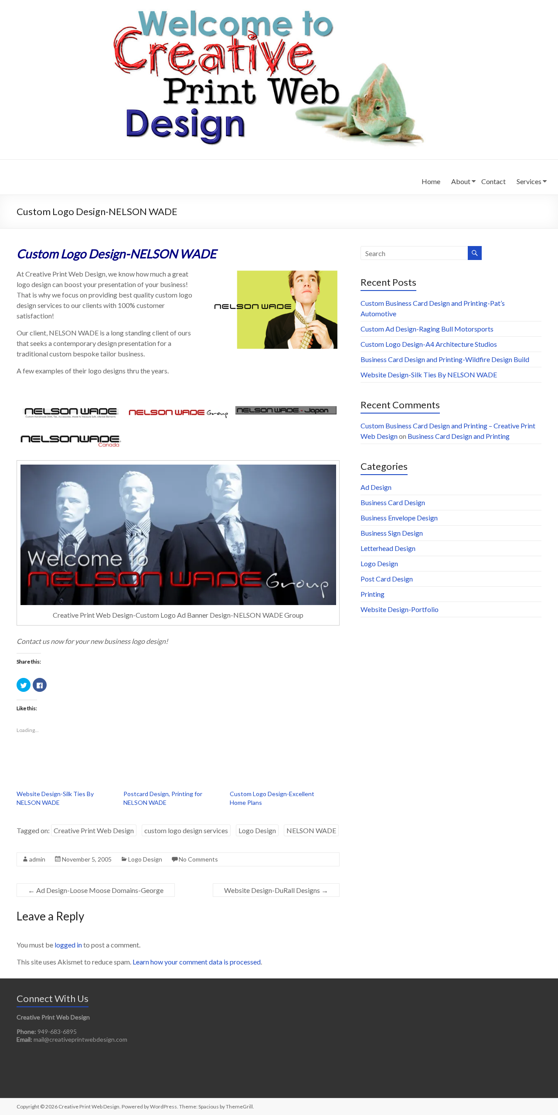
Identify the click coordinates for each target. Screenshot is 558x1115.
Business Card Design (393, 502)
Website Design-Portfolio (400, 609)
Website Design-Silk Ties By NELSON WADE (429, 374)
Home (431, 181)
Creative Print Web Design (94, 830)
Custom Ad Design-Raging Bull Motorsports (427, 329)
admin (37, 859)
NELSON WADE (311, 830)
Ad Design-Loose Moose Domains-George (95, 890)
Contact (493, 181)
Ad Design (376, 487)
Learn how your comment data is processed (197, 962)
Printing (372, 594)
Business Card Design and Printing (459, 436)
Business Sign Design (392, 533)
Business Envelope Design (399, 517)
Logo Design (257, 830)
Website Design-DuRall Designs (276, 890)
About (460, 181)
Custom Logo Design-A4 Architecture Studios (429, 344)
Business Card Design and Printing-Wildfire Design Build (445, 359)
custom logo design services (186, 830)
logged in (68, 945)
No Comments (198, 859)
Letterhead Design (388, 548)
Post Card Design (387, 579)
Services (529, 181)
